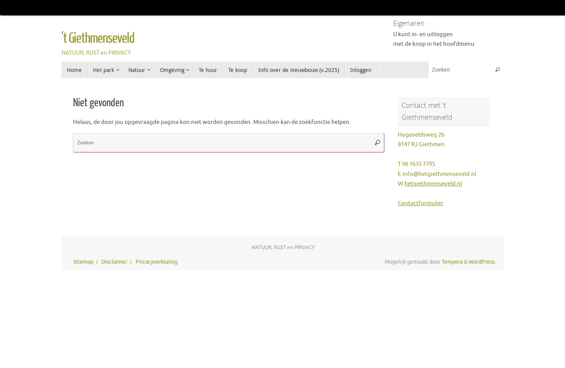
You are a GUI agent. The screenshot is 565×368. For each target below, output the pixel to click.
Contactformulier (421, 203)
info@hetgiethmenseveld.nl (439, 174)
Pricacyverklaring (157, 262)
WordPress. (482, 262)
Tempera (452, 262)
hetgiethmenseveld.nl (433, 183)
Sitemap (83, 262)
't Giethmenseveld (98, 38)
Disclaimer (114, 262)
